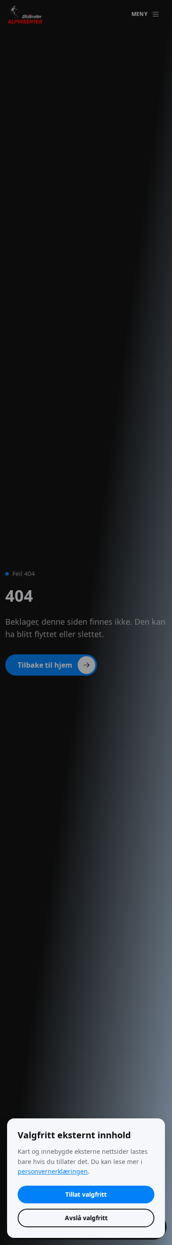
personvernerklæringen (53, 1171)
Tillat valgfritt (86, 1194)
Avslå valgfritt (86, 1218)
